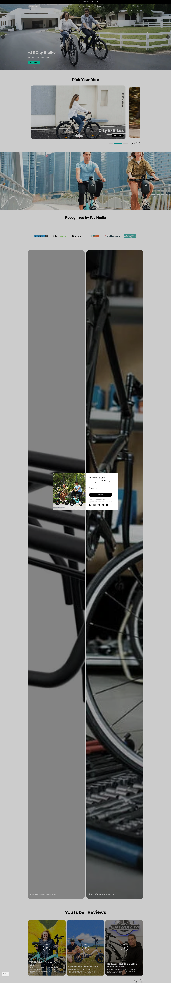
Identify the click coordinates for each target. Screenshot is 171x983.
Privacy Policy (98, 501)
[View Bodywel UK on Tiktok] (94, 505)
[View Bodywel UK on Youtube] (106, 505)
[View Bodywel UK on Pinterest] (102, 505)
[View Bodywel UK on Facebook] (98, 505)
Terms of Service (108, 501)
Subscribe (100, 495)
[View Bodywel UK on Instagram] (90, 505)
